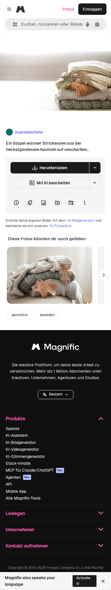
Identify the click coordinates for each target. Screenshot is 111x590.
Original (36, 49)
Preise (68, 9)
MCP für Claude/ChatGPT (34, 470)
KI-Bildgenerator (81, 220)
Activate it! (83, 581)
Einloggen (92, 9)
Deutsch (55, 394)
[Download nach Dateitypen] (94, 167)
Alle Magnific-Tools (23, 498)
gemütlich (20, 315)
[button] (55, 394)
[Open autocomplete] (12, 24)
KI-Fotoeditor (60, 226)
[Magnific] (55, 348)
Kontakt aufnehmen (27, 546)
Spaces (12, 428)
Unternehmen (20, 529)
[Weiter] (103, 275)
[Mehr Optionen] (84, 203)
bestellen (47, 315)
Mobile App (16, 491)
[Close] (103, 581)
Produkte (15, 418)
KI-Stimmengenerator (25, 456)
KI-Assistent (17, 435)
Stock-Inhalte (18, 463)
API (9, 484)
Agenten (18, 477)
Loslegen (15, 513)
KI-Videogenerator (22, 449)
